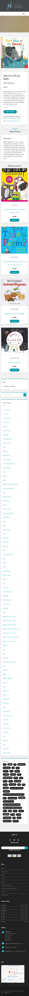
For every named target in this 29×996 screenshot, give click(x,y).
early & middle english (8, 488)
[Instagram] (18, 840)
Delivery (3, 881)
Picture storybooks (12, 798)
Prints (4, 649)
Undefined (5, 732)
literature (5, 579)
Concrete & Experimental (9, 463)
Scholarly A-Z (6, 691)
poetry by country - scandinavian (11, 637)
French (15, 778)
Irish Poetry (5, 538)
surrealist (18, 814)
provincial (5, 658)
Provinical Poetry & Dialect (9, 662)
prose (4, 653)
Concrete (6, 774)
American (5, 426)
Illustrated (14, 121)
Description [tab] (15, 129)
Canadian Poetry (7, 443)
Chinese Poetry (6, 455)
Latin (4, 550)
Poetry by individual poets (12, 808)
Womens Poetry (6, 753)
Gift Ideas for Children (8, 513)
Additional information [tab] (15, 131)
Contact (3, 891)
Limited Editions (6, 571)
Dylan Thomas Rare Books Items (10, 484)
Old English (5, 608)
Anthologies (6, 435)
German (5, 781)
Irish (19, 784)
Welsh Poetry (6, 748)
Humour (5, 525)
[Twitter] (14, 840)
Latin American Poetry (8, 554)
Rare (4, 666)
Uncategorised (6, 728)
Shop (2, 868)
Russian (4, 686)
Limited (6, 788)
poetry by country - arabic (9, 616)
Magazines (5, 596)
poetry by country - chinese (9, 620)
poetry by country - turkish (9, 641)
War (4, 736)
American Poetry (7, 430)
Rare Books (5, 670)
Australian (6, 771)
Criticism (5, 476)
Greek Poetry (6, 517)
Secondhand (6, 703)
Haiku (4, 521)
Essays (4, 492)
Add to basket (10, 112)
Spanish (12, 814)
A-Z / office (6, 414)
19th (5, 764)
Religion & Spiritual (7, 678)
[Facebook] (10, 840)
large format (6, 546)
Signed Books (6, 711)
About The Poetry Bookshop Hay (9, 888)
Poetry (4, 612)
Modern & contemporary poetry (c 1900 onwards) (14, 794)
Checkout (3, 878)
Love (4, 583)
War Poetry (5, 740)
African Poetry (6, 422)
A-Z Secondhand (7, 418)
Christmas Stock (6, 459)
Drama (19, 774)
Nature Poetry (6, 604)
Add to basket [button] (14, 220)
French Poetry (6, 501)
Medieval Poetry (7, 600)
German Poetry (6, 509)
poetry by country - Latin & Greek (11, 629)
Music (5, 798)
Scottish (4, 695)
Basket (2, 875)
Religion (5, 674)
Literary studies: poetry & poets (17, 788)
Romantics (5, 682)
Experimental (8, 778)
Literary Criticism (7, 575)
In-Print (18, 118)
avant (11, 771)
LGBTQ (4, 563)
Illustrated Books (13, 118)
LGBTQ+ (5, 567)
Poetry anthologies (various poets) (12, 804)
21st (15, 764)
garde (21, 778)
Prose (5, 811)
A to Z (4, 406)
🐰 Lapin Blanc (9, 992)
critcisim (5, 472)
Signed (6, 814)
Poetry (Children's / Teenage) (8, 801)
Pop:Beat (5, 645)
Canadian (17, 771)
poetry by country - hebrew (9, 625)
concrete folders (7, 468)
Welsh (4, 744)
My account (4, 871)
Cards (4, 447)
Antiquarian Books (7, 439)
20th (10, 764)
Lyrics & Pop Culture (7, 591)
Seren (4, 707)
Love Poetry (5, 587)
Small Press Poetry (7, 715)
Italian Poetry (6, 542)
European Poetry (7, 496)
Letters (4, 558)
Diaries (4, 480)
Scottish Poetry (6, 699)
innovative (12, 784)
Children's (5, 118)
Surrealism (5, 720)
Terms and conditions (6, 885)
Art (13, 768)
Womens (15, 821)
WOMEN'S (7, 821)
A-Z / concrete (6, 410)
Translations (5, 724)
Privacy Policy (4, 895)
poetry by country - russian (9, 633)
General (5, 505)
